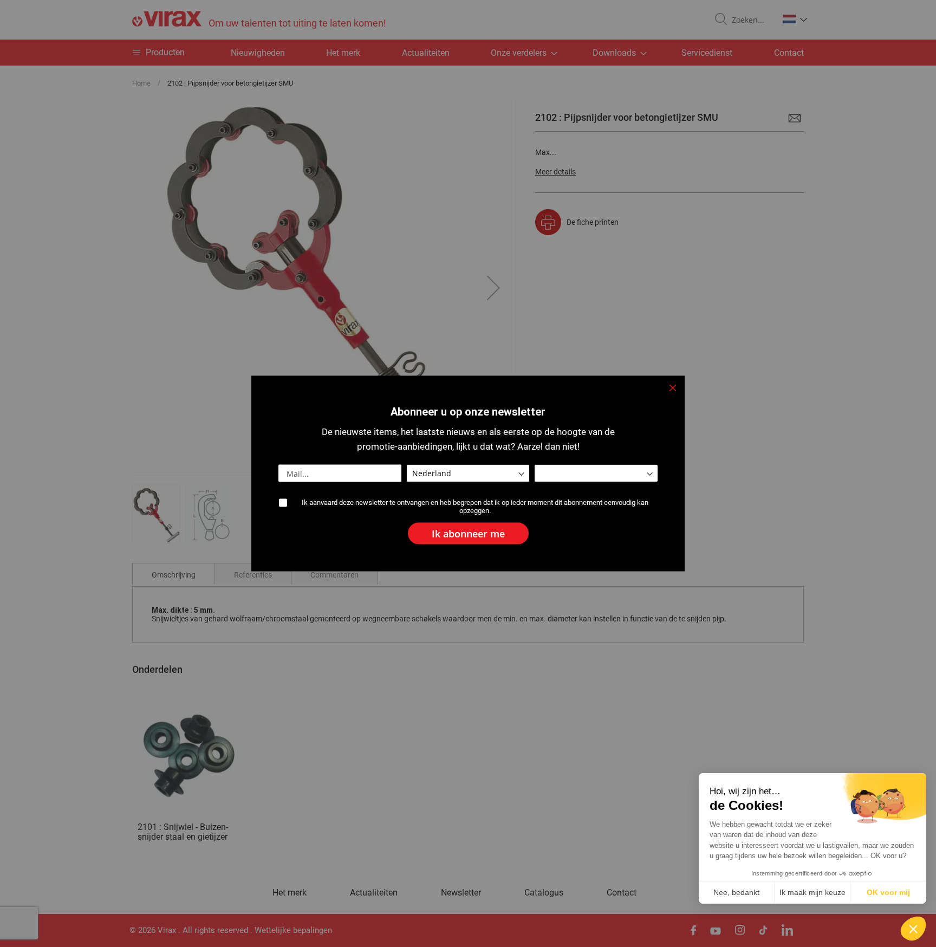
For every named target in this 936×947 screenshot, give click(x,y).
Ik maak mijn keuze (812, 892)
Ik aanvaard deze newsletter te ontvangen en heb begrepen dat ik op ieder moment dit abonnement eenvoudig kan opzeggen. (475, 506)
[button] (913, 929)
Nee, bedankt (736, 892)
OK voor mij (888, 892)
